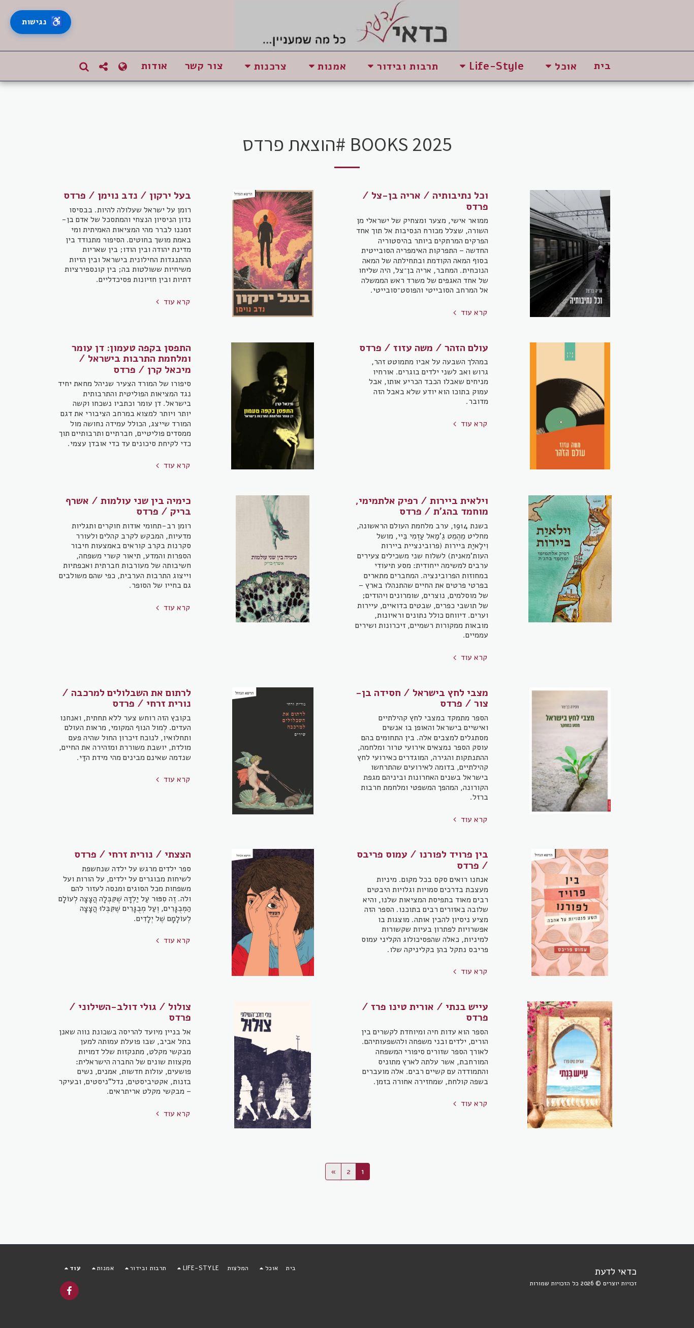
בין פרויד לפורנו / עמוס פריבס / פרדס (422, 859)
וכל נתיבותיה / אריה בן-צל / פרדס (425, 200)
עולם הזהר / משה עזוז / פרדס (423, 348)
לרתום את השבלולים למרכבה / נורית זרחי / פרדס (126, 698)
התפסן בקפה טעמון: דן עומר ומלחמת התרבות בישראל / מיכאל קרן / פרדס (131, 358)
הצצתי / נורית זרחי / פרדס (132, 854)
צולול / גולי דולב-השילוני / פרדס (130, 1012)
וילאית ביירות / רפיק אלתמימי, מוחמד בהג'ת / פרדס (421, 506)
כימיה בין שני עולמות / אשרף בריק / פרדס (128, 506)
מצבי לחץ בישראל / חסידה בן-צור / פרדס (422, 698)
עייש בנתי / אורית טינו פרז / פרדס (425, 1012)
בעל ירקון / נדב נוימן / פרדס (127, 195)
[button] (559, 66)
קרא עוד (473, 313)
